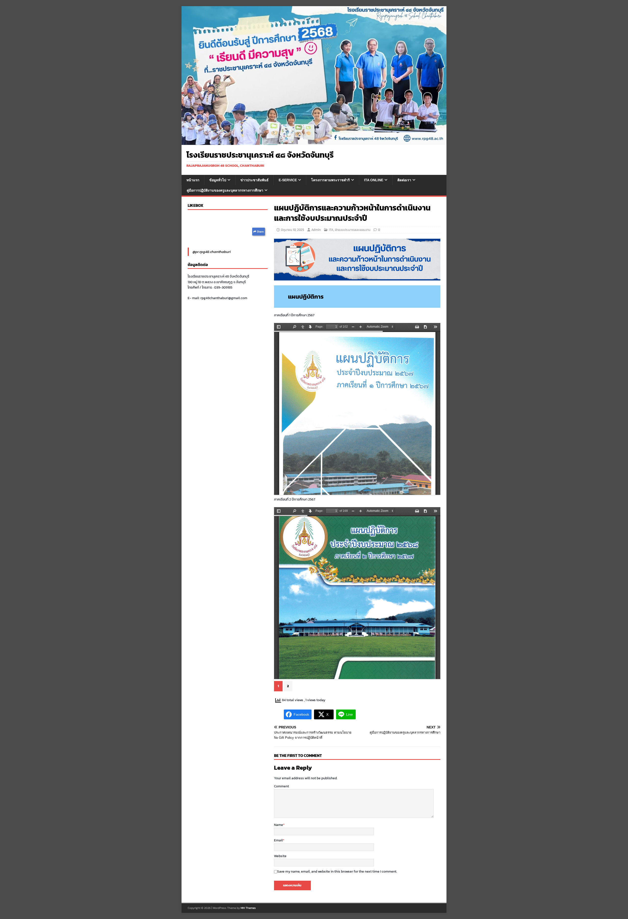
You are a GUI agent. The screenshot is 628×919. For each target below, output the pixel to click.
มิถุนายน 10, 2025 (292, 229)
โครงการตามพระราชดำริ (330, 180)
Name (278, 824)
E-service (288, 180)
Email (278, 840)
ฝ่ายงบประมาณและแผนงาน (352, 229)
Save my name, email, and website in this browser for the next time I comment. (337, 871)
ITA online (373, 180)
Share (260, 232)
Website (280, 856)
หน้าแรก (192, 180)
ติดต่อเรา (404, 180)
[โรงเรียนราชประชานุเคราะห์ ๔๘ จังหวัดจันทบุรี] (314, 142)
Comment (281, 786)
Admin (316, 229)
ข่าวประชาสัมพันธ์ (254, 180)
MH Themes (248, 908)
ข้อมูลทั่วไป (217, 180)
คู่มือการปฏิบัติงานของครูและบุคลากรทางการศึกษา (225, 190)
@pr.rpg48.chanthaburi (212, 251)
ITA (331, 229)
